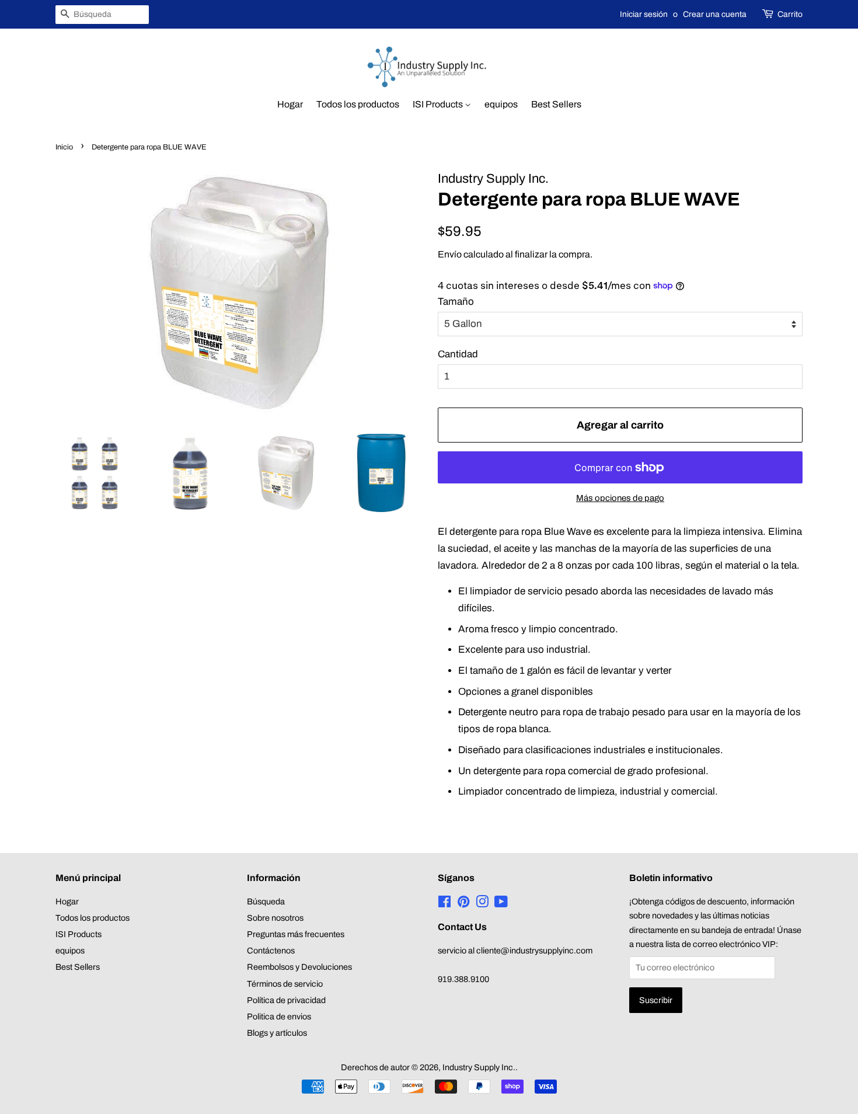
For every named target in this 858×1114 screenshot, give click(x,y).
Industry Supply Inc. (478, 1067)
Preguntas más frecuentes (295, 934)
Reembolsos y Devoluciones (299, 967)
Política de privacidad (286, 1000)
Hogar (290, 104)
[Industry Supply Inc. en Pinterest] (463, 903)
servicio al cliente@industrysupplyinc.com (515, 950)
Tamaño (456, 301)
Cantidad (458, 354)
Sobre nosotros (275, 917)
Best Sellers (556, 104)
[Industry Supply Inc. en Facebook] (444, 903)
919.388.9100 (463, 979)
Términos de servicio (285, 983)
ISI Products (439, 104)
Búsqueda (266, 901)
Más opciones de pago (620, 498)
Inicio (64, 147)
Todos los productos (357, 104)
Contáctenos (271, 950)
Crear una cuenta (715, 14)
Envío (450, 254)
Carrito (790, 14)
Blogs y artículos (277, 1033)
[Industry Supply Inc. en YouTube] (501, 903)
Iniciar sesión (644, 14)
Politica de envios (279, 1016)
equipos (501, 104)
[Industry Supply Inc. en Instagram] (482, 903)
